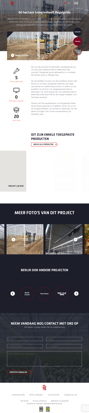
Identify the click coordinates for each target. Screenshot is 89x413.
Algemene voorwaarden (60, 401)
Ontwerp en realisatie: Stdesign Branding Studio (44, 404)
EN (69, 3)
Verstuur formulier (18, 372)
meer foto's (21, 55)
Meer (51, 185)
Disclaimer (24, 401)
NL (65, 3)
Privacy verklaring (39, 401)
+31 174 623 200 (53, 395)
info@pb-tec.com (70, 395)
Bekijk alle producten (43, 144)
